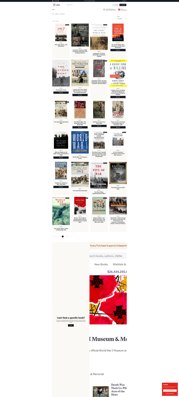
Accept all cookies (170, 390)
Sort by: (118, 16)
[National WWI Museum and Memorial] (56, 5)
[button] (122, 5)
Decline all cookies (170, 393)
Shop (71, 325)
